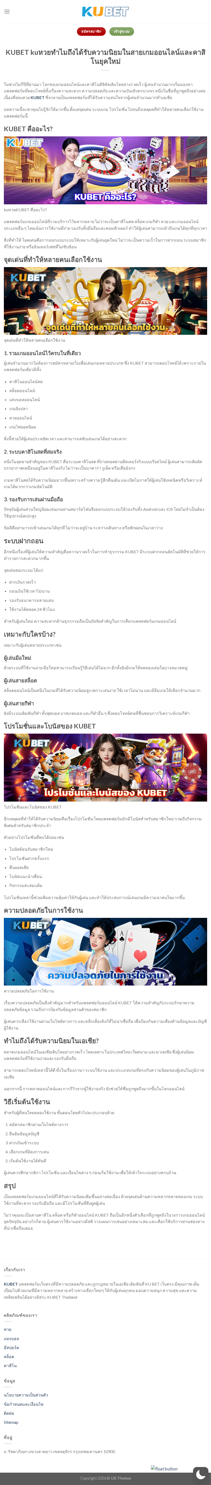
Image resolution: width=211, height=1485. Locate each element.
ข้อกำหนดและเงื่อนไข (23, 1404)
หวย (7, 1329)
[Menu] (7, 11)
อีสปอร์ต (11, 1347)
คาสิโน (10, 1365)
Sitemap (11, 1422)
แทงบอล (11, 1338)
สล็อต (9, 1356)
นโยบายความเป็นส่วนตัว (26, 1394)
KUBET (38, 97)
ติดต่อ (9, 1413)
